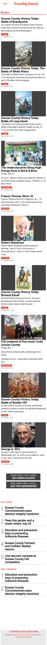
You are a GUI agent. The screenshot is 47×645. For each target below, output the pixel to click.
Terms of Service (25, 635)
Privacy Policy (36, 635)
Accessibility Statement (23, 637)
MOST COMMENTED (8, 569)
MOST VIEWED (6, 502)
